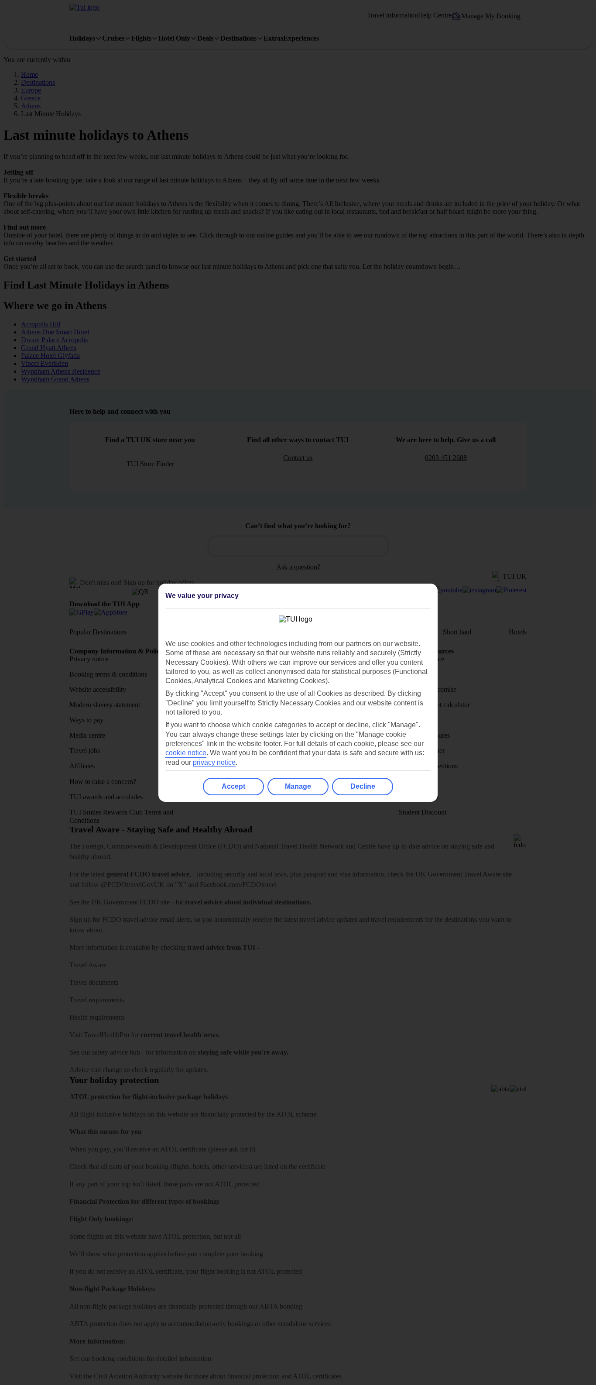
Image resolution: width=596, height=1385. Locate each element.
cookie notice (185, 752)
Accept (233, 786)
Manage (298, 786)
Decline (362, 786)
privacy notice (214, 762)
